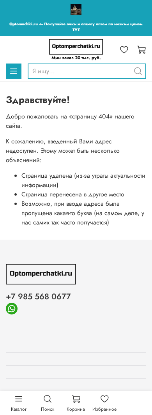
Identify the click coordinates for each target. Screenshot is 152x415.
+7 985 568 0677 (38, 296)
